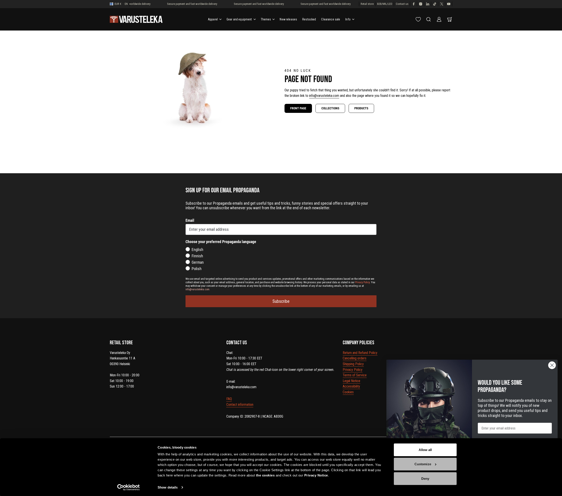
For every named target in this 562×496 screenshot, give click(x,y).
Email (190, 220)
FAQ (229, 399)
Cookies (348, 392)
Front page (298, 108)
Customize (422, 464)
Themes (266, 19)
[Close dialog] (552, 365)
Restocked (309, 19)
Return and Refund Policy (360, 353)
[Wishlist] (418, 19)
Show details (168, 487)
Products (361, 108)
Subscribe (281, 301)
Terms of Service (355, 375)
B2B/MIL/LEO (384, 3)
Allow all (425, 450)
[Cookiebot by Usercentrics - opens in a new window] (128, 487)
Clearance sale (330, 19)
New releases (288, 19)
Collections (330, 108)
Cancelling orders (354, 358)
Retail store (367, 3)
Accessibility (351, 386)
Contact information (239, 404)
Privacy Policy (352, 370)
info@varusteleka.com (324, 96)
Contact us (402, 3)
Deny (425, 478)
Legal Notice (351, 381)
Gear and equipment (239, 19)
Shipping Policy (353, 364)
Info (348, 19)
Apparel (213, 19)
